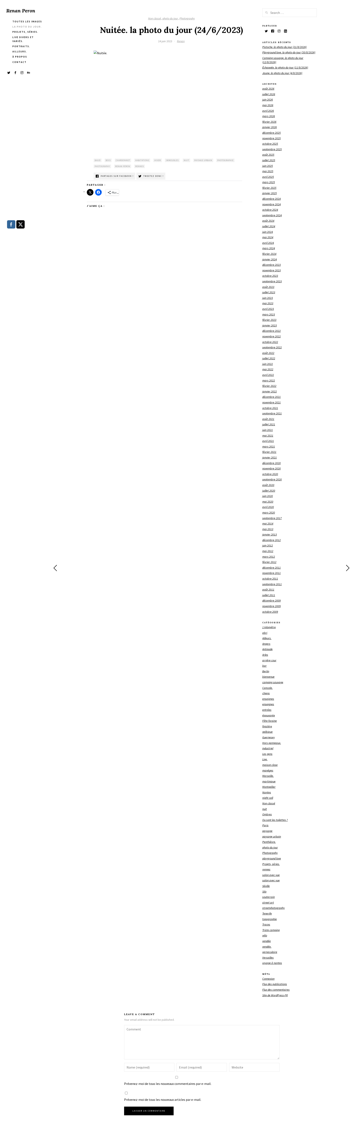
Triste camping (271, 930)
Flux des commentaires (276, 990)
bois (108, 160)
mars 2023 (268, 314)
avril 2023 (268, 309)
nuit (186, 160)
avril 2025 (268, 177)
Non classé (154, 18)
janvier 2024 (269, 259)
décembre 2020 (271, 463)
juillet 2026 (268, 94)
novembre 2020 (271, 468)
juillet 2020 (268, 490)
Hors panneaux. (271, 743)
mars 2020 (268, 512)
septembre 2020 (272, 479)
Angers (266, 644)
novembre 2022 (271, 336)
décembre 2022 (271, 331)
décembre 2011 (271, 567)
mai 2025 (267, 171)
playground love (271, 858)
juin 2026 (267, 99)
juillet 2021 (268, 424)
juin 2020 (267, 496)
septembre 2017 (272, 518)
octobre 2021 (270, 408)
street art (268, 902)
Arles (265, 655)
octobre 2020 (270, 474)
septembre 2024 (272, 215)
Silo (264, 891)
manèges (267, 770)
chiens (266, 693)
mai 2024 (267, 237)
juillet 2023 (268, 292)
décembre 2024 (271, 199)
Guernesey (268, 737)
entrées (266, 710)
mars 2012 (268, 556)
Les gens (267, 754)
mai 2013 (267, 529)
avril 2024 (268, 243)
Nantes (266, 792)
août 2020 (268, 485)
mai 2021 (267, 435)
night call (267, 798)
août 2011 (268, 589)
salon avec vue (271, 875)
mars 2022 (268, 380)
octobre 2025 (270, 144)
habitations (142, 160)
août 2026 (268, 88)
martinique (269, 781)
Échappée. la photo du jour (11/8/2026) (285, 67)
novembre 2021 (271, 402)
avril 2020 (268, 507)
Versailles (268, 957)
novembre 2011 (271, 573)
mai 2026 (267, 105)
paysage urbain (203, 160)
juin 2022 (267, 364)
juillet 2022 (268, 358)
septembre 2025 (272, 149)
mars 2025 (268, 182)
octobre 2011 (270, 578)
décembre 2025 (271, 133)
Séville (266, 886)
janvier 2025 (269, 193)
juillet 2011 (268, 595)
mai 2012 (267, 551)
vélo (264, 935)
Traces (266, 924)
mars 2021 (268, 446)
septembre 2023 (272, 281)
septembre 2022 (272, 347)
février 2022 (269, 386)
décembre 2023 (271, 265)
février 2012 (269, 562)
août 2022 (268, 353)
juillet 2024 (268, 226)
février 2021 (269, 452)
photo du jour (170, 18)
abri (264, 633)
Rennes (139, 166)
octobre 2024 (270, 210)
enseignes (268, 699)
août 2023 (268, 287)
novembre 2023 (271, 270)
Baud (97, 160)
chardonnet (123, 160)
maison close (270, 765)
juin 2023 (267, 298)
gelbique (267, 732)
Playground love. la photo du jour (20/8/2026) (288, 52)
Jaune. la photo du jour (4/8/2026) (282, 73)
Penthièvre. (269, 842)
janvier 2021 (269, 457)
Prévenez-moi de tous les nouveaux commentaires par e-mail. (167, 1084)
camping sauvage (272, 682)
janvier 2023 (269, 325)
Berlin (265, 671)
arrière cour (269, 660)
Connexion (268, 979)
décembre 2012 (271, 540)
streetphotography (273, 908)
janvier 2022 (269, 391)
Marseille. (268, 776)
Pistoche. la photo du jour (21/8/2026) (284, 47)
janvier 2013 (269, 534)
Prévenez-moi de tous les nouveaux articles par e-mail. (162, 1099)
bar (264, 666)
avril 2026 (268, 111)
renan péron (122, 166)
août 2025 (268, 154)
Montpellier (269, 787)
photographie (225, 160)
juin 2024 (267, 232)
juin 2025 (267, 166)
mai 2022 (267, 369)
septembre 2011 (272, 584)
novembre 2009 (271, 606)
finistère (267, 726)
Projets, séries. (271, 864)
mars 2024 (268, 248)
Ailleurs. (266, 638)
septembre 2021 (272, 413)
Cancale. (267, 688)
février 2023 (269, 320)
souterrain (268, 897)
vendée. (266, 946)
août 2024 (268, 221)
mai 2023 (267, 303)
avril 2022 (268, 375)
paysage (267, 831)
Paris (265, 825)
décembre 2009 (271, 600)
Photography (187, 18)
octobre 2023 (270, 276)
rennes (266, 869)
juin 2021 (267, 430)
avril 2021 (268, 441)
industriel (267, 748)
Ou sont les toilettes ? (275, 820)
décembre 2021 (271, 397)
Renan (181, 41)
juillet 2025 (268, 160)
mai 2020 (267, 501)
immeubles (172, 160)
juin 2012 (267, 545)
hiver (157, 160)
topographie (269, 919)
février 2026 (269, 122)
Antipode (267, 649)
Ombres (267, 814)
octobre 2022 (270, 342)
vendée (266, 941)
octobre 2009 (270, 612)
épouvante (268, 715)
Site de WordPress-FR (275, 995)
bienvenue (268, 677)
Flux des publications (274, 984)
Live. (264, 759)
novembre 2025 (271, 138)
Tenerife (267, 913)
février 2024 (269, 254)
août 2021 (268, 419)
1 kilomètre (269, 627)
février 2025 (269, 188)
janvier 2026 (269, 127)
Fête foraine (269, 721)
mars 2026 (268, 116)
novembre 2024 (271, 204)
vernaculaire (269, 952)
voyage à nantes (272, 963)
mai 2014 (267, 523)
